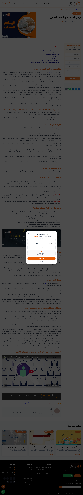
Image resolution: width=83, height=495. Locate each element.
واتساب (35, 236)
